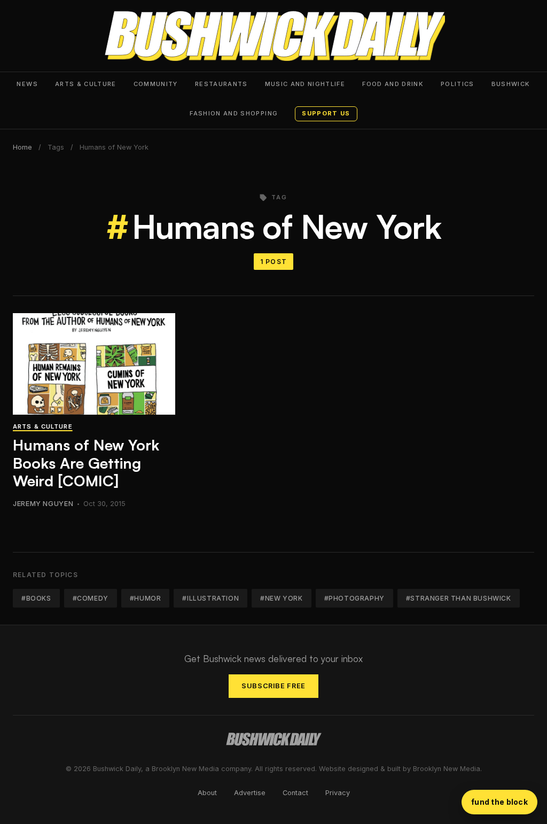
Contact (295, 793)
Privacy (337, 793)
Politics (457, 84)
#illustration (210, 598)
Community (156, 84)
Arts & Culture (85, 84)
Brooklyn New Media (446, 769)
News (27, 84)
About (207, 793)
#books (36, 598)
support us (326, 113)
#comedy (90, 598)
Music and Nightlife (305, 84)
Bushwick (510, 84)
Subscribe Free (273, 686)
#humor (145, 598)
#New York (281, 598)
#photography (354, 598)
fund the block (499, 801)
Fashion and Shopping (234, 113)
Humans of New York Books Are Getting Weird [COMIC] (86, 463)
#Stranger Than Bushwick (458, 598)
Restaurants (221, 84)
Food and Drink (393, 84)
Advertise (249, 793)
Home (22, 147)
